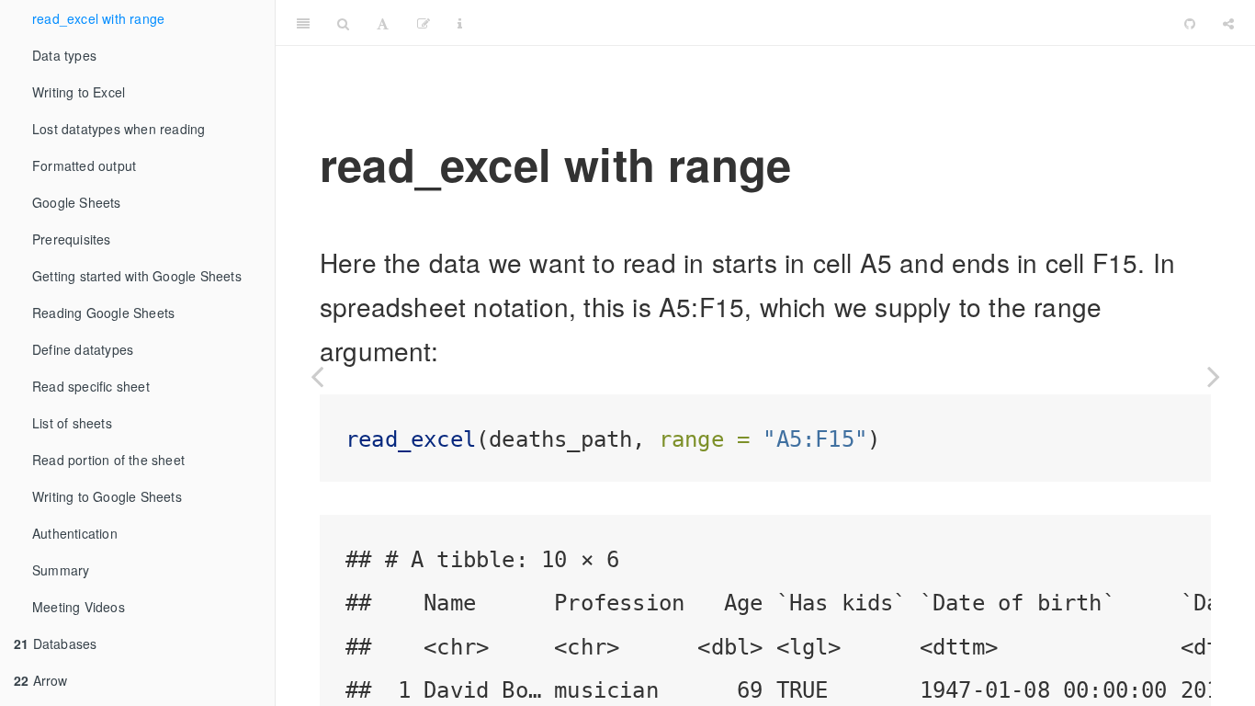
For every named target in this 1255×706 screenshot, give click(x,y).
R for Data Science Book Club (823, 22)
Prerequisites (71, 239)
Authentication (75, 533)
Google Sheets (76, 202)
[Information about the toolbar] (460, 23)
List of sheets (72, 423)
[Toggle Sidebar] (303, 23)
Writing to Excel (78, 92)
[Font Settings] (382, 23)
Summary (60, 570)
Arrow (41, 680)
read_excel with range (98, 18)
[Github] (1189, 23)
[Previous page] (317, 376)
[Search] (343, 23)
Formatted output (84, 165)
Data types (64, 55)
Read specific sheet (91, 386)
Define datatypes (82, 349)
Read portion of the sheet (108, 459)
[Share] (1228, 23)
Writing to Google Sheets (107, 496)
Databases (55, 643)
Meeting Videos (78, 607)
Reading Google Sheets (103, 312)
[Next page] (1213, 376)
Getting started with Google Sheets (137, 276)
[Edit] (423, 23)
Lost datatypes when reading (118, 129)
